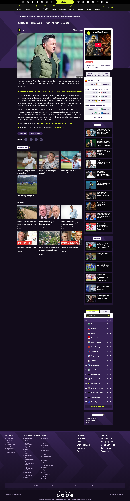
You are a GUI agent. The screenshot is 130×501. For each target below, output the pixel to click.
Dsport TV (88, 9)
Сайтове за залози (91, 418)
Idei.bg (75, 485)
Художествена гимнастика (47, 457)
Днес (98, 74)
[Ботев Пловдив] (46, 2)
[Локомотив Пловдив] (102, 2)
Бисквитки (106, 448)
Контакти (81, 448)
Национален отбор (10, 449)
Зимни (45, 460)
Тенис (44, 443)
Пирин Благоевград (51, 16)
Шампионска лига (98, 89)
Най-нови (97, 124)
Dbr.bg (94, 485)
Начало (19, 9)
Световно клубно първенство (28, 474)
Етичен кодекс (84, 445)
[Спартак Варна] (78, 2)
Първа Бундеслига (28, 443)
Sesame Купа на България (11, 445)
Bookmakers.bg (90, 420)
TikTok (60, 123)
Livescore (80, 9)
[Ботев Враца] (92, 2)
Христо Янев (22, 133)
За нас (80, 451)
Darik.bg (36, 485)
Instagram (68, 123)
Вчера (90, 74)
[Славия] (83, 2)
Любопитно (62, 9)
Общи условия (108, 445)
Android (58, 127)
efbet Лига (40, 16)
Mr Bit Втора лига (96, 106)
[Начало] (20, 16)
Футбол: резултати (91, 423)
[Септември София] (51, 2)
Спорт (54, 9)
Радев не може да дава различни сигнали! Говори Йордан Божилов (47, 223)
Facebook (41, 123)
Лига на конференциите (29, 458)
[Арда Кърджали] (42, 2)
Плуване (45, 467)
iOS (64, 127)
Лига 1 (27, 449)
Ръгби (44, 478)
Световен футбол (45, 9)
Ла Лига (93, 81)
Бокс (44, 454)
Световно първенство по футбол (29, 463)
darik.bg (41, 227)
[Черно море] (88, 2)
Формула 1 (46, 445)
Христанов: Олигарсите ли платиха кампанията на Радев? (71, 248)
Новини (28, 9)
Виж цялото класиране (97, 406)
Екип (79, 442)
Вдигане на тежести (46, 451)
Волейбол (46, 438)
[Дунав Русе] (97, 2)
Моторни (45, 462)
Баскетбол (46, 441)
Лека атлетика (47, 448)
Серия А (27, 447)
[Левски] (27, 2)
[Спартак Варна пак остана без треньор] (98, 256)
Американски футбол (47, 475)
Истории (71, 9)
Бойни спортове (48, 465)
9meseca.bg (55, 485)
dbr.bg (19, 228)
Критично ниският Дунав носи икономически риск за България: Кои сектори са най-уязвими (26, 224)
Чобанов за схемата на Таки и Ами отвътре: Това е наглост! (26, 248)
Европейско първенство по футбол (29, 468)
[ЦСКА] (32, 2)
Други (26, 477)
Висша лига (28, 438)
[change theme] (112, 7)
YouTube (54, 123)
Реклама (105, 451)
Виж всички (97, 117)
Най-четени (97, 238)
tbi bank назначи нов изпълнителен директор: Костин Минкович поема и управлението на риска (71, 224)
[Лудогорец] (23, 2)
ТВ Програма (97, 9)
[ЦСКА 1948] (37, 2)
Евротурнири (11, 452)
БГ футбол (36, 9)
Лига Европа (28, 455)
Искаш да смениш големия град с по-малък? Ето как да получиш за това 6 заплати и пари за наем (49, 250)
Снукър (45, 470)
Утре (106, 74)
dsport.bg (24, 30)
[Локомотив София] (107, 2)
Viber (48, 123)
